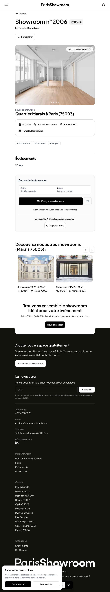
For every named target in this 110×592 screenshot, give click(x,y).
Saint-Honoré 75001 (25, 525)
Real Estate (21, 471)
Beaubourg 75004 (24, 495)
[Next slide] (92, 250)
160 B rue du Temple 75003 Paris (31, 433)
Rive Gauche (21, 517)
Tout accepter (18, 584)
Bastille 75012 (22, 491)
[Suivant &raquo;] (91, 75)
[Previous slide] (85, 250)
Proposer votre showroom (30, 363)
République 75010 (24, 521)
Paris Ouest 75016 (24, 512)
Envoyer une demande (52, 201)
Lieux (18, 462)
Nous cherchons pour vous (28, 458)
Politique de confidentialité (76, 576)
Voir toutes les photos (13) (79, 49)
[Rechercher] (103, 5)
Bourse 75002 (22, 500)
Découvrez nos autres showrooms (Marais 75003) (48, 247)
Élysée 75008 (22, 530)
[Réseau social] (17, 443)
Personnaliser (46, 584)
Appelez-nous (56, 225)
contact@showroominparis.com (31, 423)
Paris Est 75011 (22, 508)
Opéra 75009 (22, 504)
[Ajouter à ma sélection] (87, 201)
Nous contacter (55, 324)
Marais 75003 (22, 487)
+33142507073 (23, 413)
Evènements (21, 467)
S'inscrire (86, 389)
